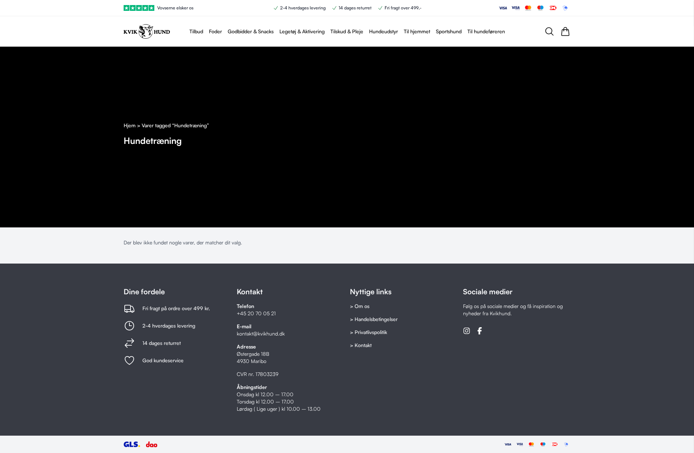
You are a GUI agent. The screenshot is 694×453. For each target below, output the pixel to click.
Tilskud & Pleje (346, 31)
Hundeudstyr (383, 31)
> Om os (359, 306)
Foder (215, 31)
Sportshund (449, 31)
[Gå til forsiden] (147, 31)
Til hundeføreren (486, 31)
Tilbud (196, 31)
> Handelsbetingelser (374, 319)
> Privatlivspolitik (368, 332)
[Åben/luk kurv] (565, 31)
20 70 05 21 (262, 313)
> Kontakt (361, 345)
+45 (242, 313)
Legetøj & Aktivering (302, 31)
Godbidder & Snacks (251, 31)
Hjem (130, 125)
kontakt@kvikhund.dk (261, 333)
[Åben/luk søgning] (549, 31)
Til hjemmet (417, 31)
